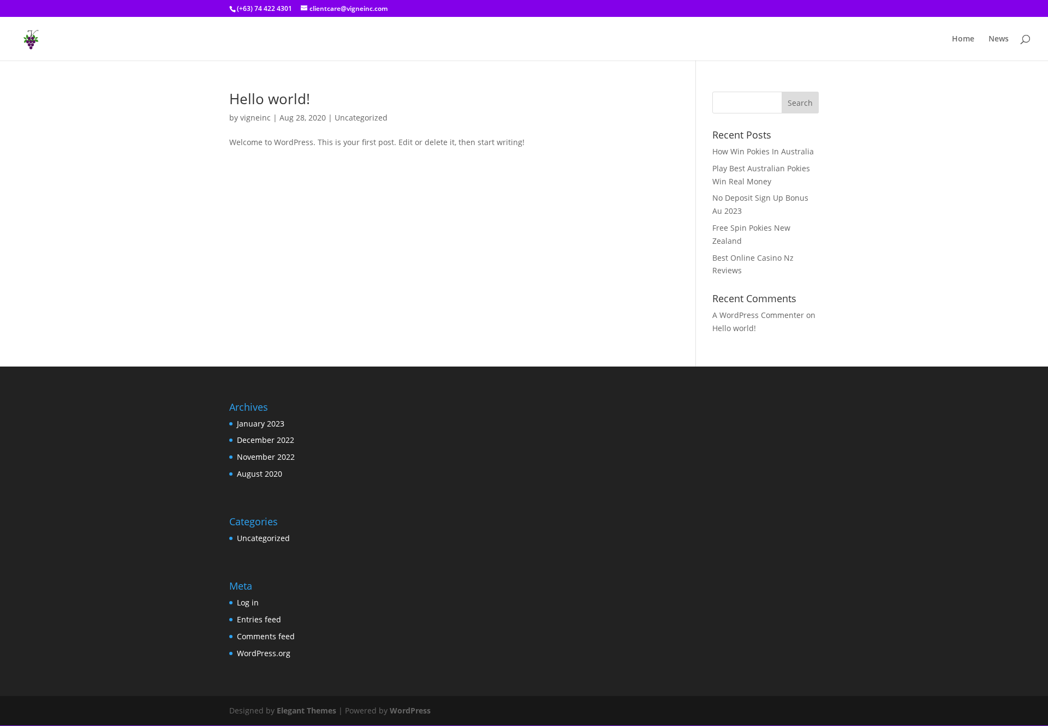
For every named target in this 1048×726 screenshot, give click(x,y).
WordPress (410, 710)
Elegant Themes (306, 710)
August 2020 (259, 474)
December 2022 (265, 440)
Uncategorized (361, 117)
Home (963, 39)
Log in (248, 602)
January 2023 (260, 423)
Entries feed (259, 619)
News (999, 39)
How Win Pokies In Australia (763, 151)
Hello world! (269, 99)
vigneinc (255, 117)
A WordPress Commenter (758, 315)
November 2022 (266, 457)
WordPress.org (263, 653)
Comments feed (266, 636)
